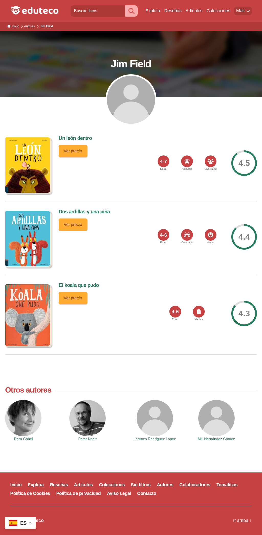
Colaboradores (194, 484)
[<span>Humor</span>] (210, 235)
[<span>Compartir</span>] (187, 235)
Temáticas (227, 484)
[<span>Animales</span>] (187, 161)
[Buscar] (131, 10)
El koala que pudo (79, 285)
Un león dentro (75, 138)
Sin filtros (141, 484)
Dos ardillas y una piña (84, 211)
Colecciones (218, 10)
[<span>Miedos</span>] (199, 312)
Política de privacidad (78, 493)
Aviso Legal (119, 493)
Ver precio (73, 151)
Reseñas (173, 10)
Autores (165, 484)
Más (240, 10)
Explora (152, 10)
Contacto (146, 493)
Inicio (15, 484)
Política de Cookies (30, 493)
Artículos (193, 10)
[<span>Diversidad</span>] (210, 161)
